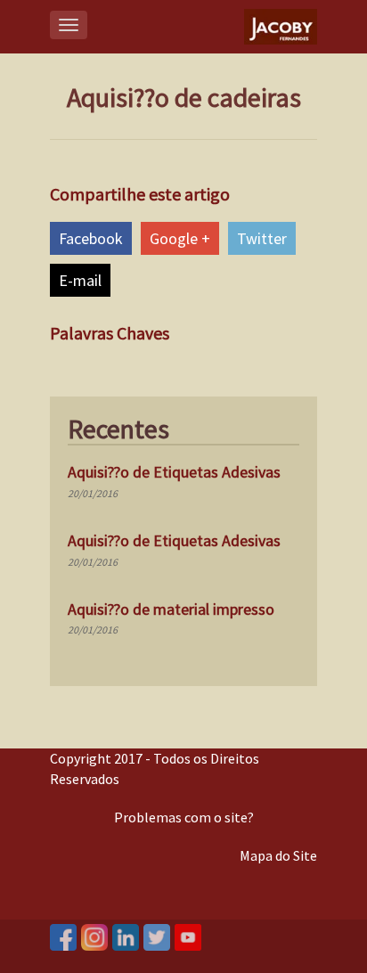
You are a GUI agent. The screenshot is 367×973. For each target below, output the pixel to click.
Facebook (91, 238)
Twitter (262, 238)
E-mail (80, 280)
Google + (180, 238)
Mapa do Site (278, 855)
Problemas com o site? (184, 817)
